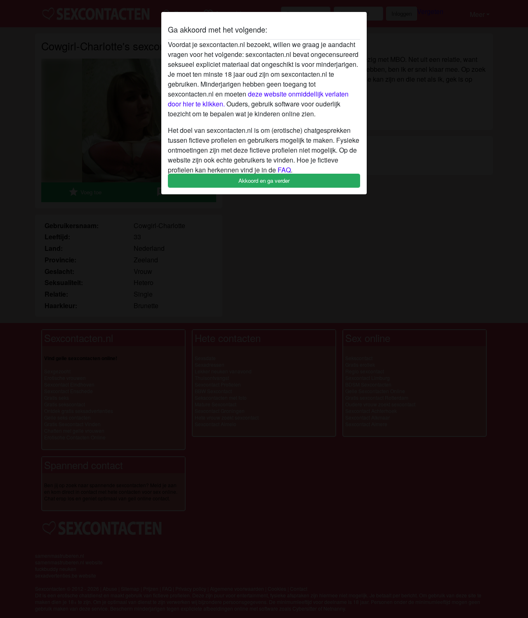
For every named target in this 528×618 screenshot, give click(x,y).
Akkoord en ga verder (264, 180)
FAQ (284, 170)
